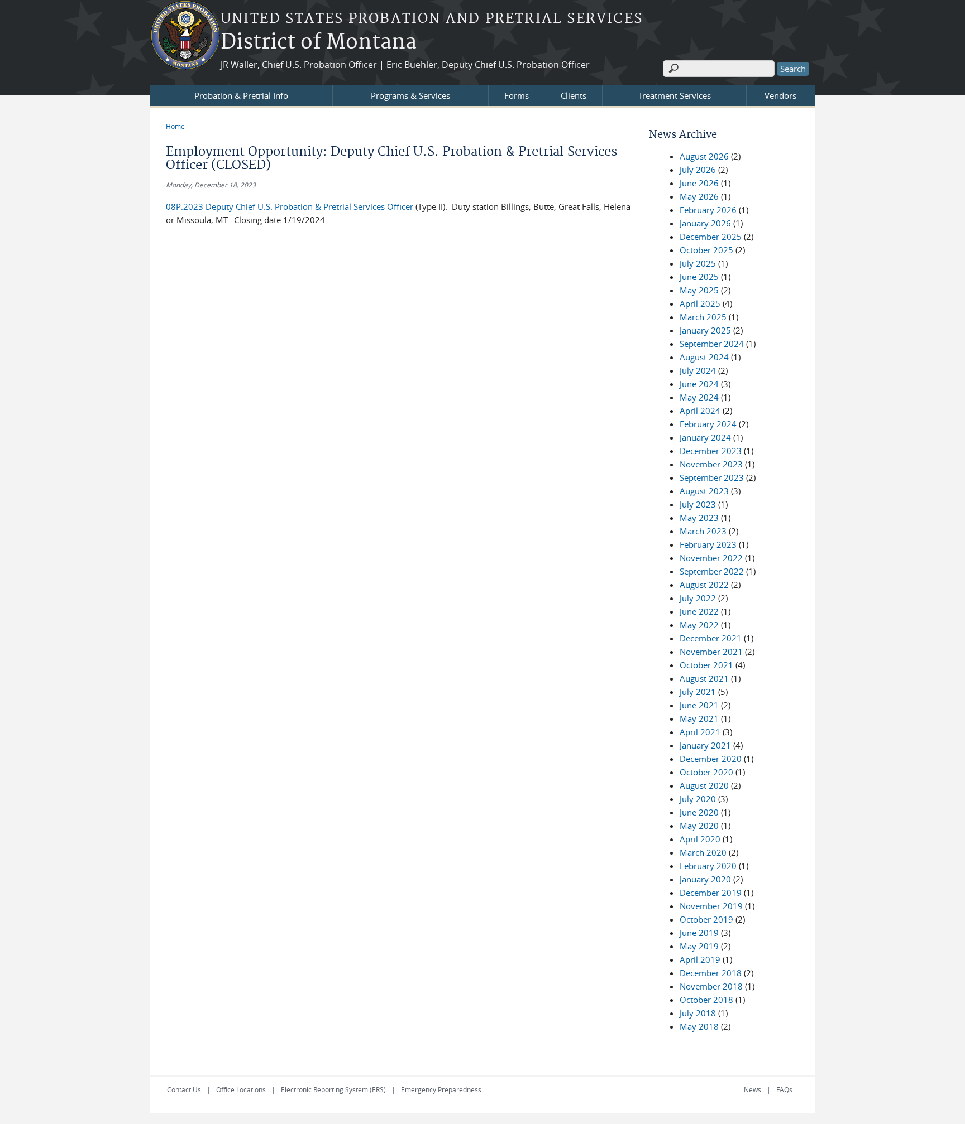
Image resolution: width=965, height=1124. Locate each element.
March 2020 (703, 852)
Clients (573, 95)
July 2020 (698, 798)
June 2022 (699, 611)
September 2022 (712, 571)
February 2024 (708, 424)
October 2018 (706, 999)
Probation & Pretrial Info (241, 95)
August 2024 (704, 357)
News (752, 1089)
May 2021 (699, 718)
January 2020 (705, 879)
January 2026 (705, 223)
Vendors (780, 95)
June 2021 (699, 705)
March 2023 (703, 531)
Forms (516, 95)
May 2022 (699, 624)
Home (175, 126)
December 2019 (711, 892)
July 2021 (698, 691)
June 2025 (699, 276)
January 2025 (705, 330)
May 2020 (699, 825)
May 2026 (699, 196)
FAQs (784, 1089)
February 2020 (708, 865)
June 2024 (699, 383)
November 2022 (711, 557)
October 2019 (706, 919)
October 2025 (706, 249)
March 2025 (703, 316)
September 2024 (712, 343)
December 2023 (711, 450)
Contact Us (184, 1089)
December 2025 (711, 236)
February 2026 (708, 209)
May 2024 (699, 397)
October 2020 (706, 772)
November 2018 (711, 986)
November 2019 (711, 905)
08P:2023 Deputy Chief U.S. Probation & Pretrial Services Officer (289, 206)
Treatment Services (674, 95)
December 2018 (711, 972)
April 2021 (700, 731)
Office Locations (241, 1089)
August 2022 (704, 584)
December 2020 (711, 758)
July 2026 (698, 169)
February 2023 (708, 544)
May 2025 (699, 290)
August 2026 (704, 156)
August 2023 (704, 490)
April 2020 (700, 839)
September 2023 (712, 477)
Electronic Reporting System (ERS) (333, 1089)
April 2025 (700, 303)
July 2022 (698, 598)
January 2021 (705, 745)
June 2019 (699, 932)
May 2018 (699, 1026)
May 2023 (699, 517)
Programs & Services (410, 95)
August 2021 (704, 678)
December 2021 (711, 638)
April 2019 (700, 959)
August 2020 (704, 785)
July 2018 (698, 1013)
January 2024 (705, 437)
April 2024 (700, 410)
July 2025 (698, 263)
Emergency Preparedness (441, 1089)
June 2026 (699, 183)
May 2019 (699, 946)
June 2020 (699, 812)
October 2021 (706, 664)
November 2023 (711, 464)
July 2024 (698, 370)
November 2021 (711, 651)
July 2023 (698, 504)
